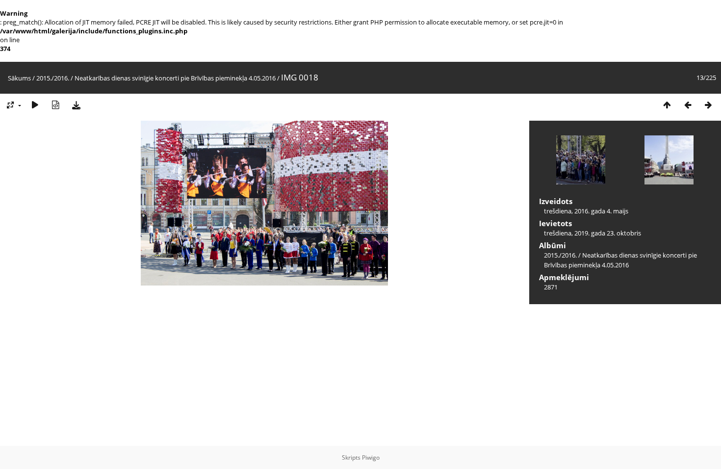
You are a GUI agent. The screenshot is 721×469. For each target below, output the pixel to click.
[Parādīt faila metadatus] (55, 105)
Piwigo (371, 457)
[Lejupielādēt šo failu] (76, 105)
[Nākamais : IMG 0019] (708, 105)
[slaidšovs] (35, 105)
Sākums (19, 78)
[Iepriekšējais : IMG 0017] (687, 105)
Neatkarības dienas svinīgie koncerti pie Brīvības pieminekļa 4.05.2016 (175, 78)
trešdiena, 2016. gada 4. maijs (586, 211)
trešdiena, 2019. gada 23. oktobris (592, 233)
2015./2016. (52, 78)
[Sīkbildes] (667, 105)
